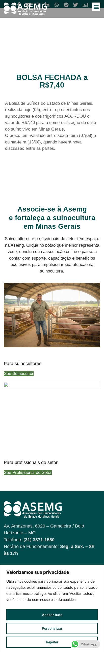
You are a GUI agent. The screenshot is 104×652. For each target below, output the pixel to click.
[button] (96, 7)
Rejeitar (52, 642)
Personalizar (52, 628)
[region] (52, 608)
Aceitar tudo (52, 615)
